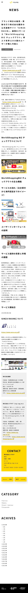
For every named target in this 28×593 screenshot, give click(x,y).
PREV (10, 479)
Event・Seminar (7, 505)
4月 (4, 535)
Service (5, 501)
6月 (4, 531)
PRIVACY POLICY (23, 588)
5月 (4, 533)
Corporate (5, 507)
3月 (4, 537)
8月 (4, 527)
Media (4, 503)
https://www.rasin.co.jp (11, 70)
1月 (4, 542)
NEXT (17, 479)
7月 (4, 529)
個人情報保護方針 (14, 588)
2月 (4, 540)
